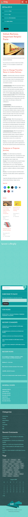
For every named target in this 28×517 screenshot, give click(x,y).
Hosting (17, 465)
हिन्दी (3, 428)
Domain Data (5, 416)
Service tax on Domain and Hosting (16, 209)
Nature (3, 422)
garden (4, 465)
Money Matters (5, 420)
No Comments (12, 17)
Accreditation (5, 461)
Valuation (10, 473)
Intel (22, 467)
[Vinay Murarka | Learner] (4, 2)
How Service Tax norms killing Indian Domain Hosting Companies (7, 210)
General (4, 418)
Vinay (10, 11)
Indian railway (10, 21)
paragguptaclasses (6, 331)
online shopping (6, 471)
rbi (12, 471)
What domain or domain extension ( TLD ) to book (12, 366)
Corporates (19, 461)
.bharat (4, 459)
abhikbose (4, 336)
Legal (4, 469)
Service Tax (17, 471)
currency (5, 463)
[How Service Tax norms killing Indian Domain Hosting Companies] (7, 203)
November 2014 (5, 395)
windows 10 (16, 475)
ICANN (22, 465)
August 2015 (5, 391)
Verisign (15, 473)
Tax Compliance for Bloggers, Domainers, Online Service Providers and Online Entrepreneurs (12, 357)
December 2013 (5, 400)
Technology (4, 424)
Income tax (5, 467)
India (10, 467)
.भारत (19, 459)
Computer (12, 461)
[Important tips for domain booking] (7, 224)
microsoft (16, 469)
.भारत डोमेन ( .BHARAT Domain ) (8, 371)
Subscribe (6, 303)
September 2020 (5, 389)
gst (8, 465)
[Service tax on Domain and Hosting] (17, 203)
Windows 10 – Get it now (7, 362)
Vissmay (21, 473)
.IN (8, 459)
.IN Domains (13, 459)
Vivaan (4, 475)
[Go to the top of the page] (14, 504)
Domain (10, 463)
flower (22, 463)
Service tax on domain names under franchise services (14, 375)
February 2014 (5, 399)
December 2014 (5, 393)
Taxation (4, 473)
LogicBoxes (9, 469)
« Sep (3, 495)
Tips (10, 14)
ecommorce (16, 463)
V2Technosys (16, 511)
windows (9, 475)
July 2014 (4, 397)
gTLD (12, 465)
